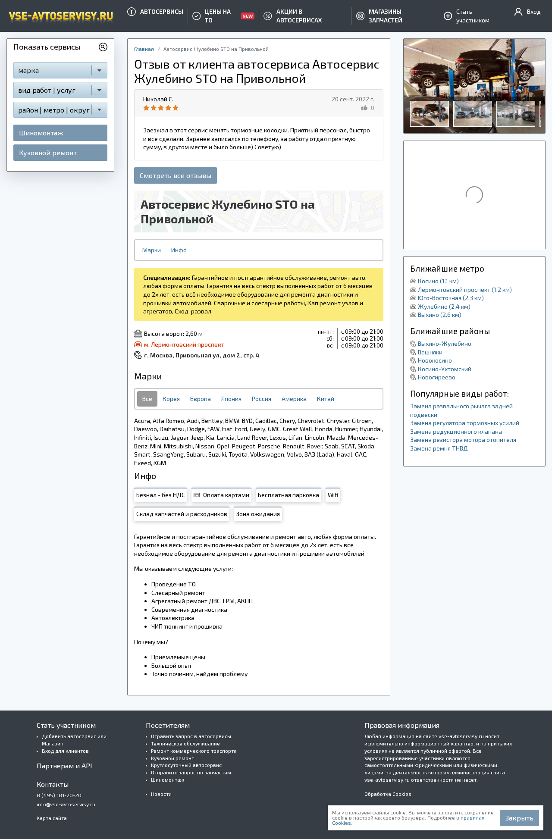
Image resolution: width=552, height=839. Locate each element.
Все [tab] (147, 398)
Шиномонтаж (41, 132)
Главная (144, 49)
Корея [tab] (171, 398)
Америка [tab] (294, 398)
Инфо (179, 250)
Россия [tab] (261, 398)
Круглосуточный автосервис (186, 765)
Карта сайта (52, 818)
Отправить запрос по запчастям (191, 772)
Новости (161, 794)
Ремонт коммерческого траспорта (194, 751)
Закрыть (519, 818)
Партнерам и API (64, 765)
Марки (151, 250)
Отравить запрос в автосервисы (191, 736)
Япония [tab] (231, 398)
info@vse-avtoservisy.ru (66, 804)
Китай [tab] (325, 398)
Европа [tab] (200, 398)
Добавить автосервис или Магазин (74, 739)
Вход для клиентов (65, 751)
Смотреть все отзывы (175, 175)
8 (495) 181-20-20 (59, 795)
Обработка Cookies (387, 794)
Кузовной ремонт (48, 152)
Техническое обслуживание (185, 743)
